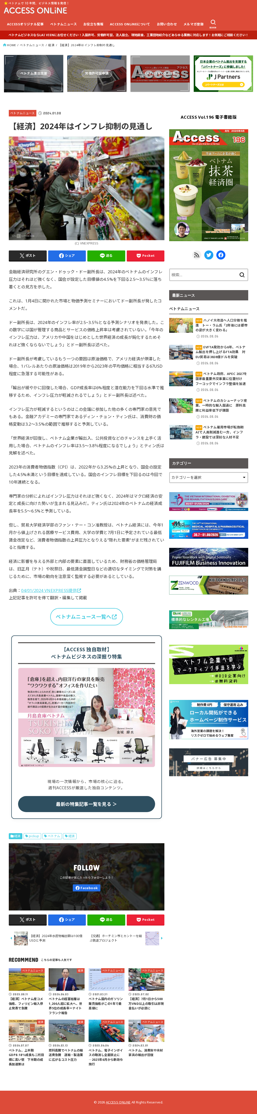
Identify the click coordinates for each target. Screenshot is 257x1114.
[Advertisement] (208, 816)
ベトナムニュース (63, 24)
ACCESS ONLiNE (118, 1102)
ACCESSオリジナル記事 (25, 24)
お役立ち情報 (93, 24)
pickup (34, 836)
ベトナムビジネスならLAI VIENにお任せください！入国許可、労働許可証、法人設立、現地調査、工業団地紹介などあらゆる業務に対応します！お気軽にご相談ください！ (128, 35)
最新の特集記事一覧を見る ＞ (86, 804)
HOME (11, 45)
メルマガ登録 (193, 24)
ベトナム (54, 836)
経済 (51, 45)
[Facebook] (86, 888)
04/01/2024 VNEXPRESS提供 (49, 590)
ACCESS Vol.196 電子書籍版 (209, 117)
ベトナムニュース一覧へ (83, 616)
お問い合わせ (167, 24)
